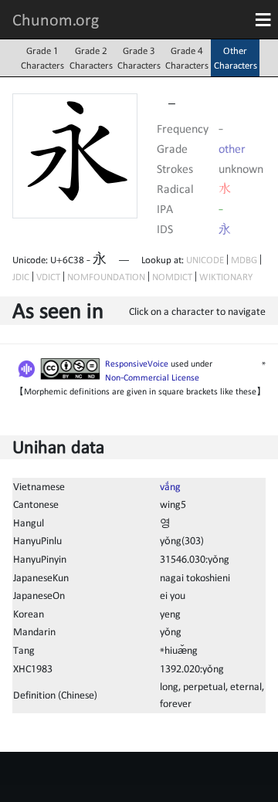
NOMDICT (172, 277)
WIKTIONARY (226, 277)
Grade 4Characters (186, 58)
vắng (170, 486)
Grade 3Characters (139, 58)
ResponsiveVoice (136, 363)
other (232, 148)
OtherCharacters (235, 58)
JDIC (20, 277)
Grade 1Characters (42, 58)
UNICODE (205, 260)
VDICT (48, 277)
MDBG (244, 260)
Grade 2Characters (91, 58)
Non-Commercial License (152, 377)
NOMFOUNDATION (106, 277)
